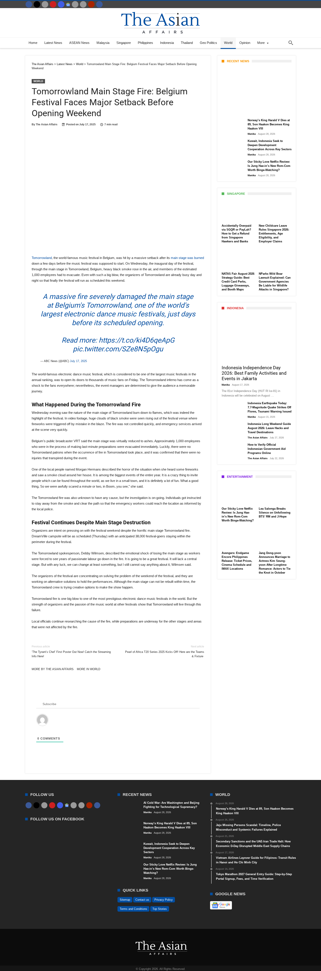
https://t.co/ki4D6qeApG (136, 340)
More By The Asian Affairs (53, 669)
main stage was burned (187, 258)
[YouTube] (53, 4)
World (38, 81)
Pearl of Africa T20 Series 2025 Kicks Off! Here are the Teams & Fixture (164, 651)
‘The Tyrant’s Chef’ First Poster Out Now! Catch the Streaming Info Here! (71, 651)
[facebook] (29, 4)
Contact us (142, 899)
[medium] (45, 4)
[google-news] (68, 4)
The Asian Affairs (46, 124)
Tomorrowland (42, 258)
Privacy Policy (163, 899)
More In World (88, 669)
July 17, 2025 (78, 361)
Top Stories (159, 909)
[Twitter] (37, 4)
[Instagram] (61, 4)
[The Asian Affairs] (160, 10)
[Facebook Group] (99, 4)
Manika (229, 110)
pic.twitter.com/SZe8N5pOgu (118, 349)
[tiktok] (75, 4)
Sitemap (125, 899)
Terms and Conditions (133, 909)
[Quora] (91, 4)
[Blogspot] (83, 4)
